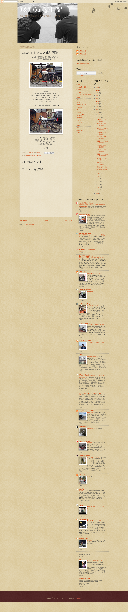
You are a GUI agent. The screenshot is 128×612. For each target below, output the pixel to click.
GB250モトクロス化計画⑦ (102, 124)
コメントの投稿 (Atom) (29, 224)
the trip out (90, 291)
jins (80, 559)
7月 (99, 181)
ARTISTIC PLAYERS (85, 340)
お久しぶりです (91, 540)
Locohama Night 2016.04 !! (94, 561)
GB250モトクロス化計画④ (102, 137)
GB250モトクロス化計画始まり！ (102, 154)
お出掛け (79, 112)
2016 (97, 104)
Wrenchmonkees (84, 553)
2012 (97, 193)
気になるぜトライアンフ (94, 305)
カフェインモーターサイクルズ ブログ (90, 393)
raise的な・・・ (83, 489)
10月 (99, 173)
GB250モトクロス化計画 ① (102, 150)
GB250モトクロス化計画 (33, 155)
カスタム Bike (80, 115)
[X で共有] (49, 153)
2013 (97, 112)
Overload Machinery (85, 233)
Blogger (78, 598)
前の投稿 (68, 220)
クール (89, 476)
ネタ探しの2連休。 (102, 170)
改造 (77, 127)
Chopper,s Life (83, 519)
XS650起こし (80, 107)
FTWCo (81, 505)
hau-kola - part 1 (91, 428)
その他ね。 (79, 117)
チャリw (78, 120)
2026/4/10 (81, 251)
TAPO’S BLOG (83, 272)
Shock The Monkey (84, 441)
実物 (88, 215)
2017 (97, 101)
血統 (80, 395)
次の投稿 (23, 220)
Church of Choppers (85, 289)
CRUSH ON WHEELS (85, 455)
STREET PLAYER (100, 163)
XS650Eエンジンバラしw (102, 159)
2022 (97, 87)
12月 (99, 114)
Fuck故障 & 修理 (81, 87)
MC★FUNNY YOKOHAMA (87, 249)
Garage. (78, 92)
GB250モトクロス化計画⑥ (102, 128)
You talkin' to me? (84, 214)
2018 (97, 98)
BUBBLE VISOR (83, 427)
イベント (79, 110)
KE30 (78, 97)
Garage (78, 89)
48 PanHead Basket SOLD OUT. (96, 273)
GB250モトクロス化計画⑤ (102, 133)
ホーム (46, 220)
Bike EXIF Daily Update (86, 203)
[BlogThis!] (47, 153)
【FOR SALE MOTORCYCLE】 (96, 324)
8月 (99, 179)
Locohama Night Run (93, 356)
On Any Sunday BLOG (85, 323)
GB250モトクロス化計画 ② (102, 146)
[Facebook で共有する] (51, 153)
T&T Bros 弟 (82, 54)
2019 (97, 95)
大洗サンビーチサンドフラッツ (95, 342)
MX (77, 100)
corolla (78, 84)
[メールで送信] (45, 153)
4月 (99, 190)
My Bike (78, 102)
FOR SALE (82, 490)
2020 (97, 93)
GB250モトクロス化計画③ (102, 141)
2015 (97, 106)
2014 (97, 109)
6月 (99, 184)
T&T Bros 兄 (82, 51)
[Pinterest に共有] (53, 153)
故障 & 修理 (79, 130)
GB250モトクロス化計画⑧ (102, 120)
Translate (83, 75)
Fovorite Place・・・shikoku (95, 521)
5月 (99, 187)
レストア (79, 122)
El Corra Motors (83, 475)
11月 (99, 117)
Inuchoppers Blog (84, 304)
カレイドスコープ (84, 374)
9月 (99, 176)
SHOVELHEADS (81, 105)
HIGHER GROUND (84, 578)
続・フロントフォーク (93, 457)
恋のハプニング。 (102, 167)
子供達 (78, 133)
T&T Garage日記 (41, 9)
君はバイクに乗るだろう (86, 256)
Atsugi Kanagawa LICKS (86, 411)
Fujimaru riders (83, 538)
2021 (97, 90)
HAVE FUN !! (90, 412)
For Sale (89, 442)
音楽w (78, 125)
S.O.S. (81, 355)
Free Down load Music (82, 63)
